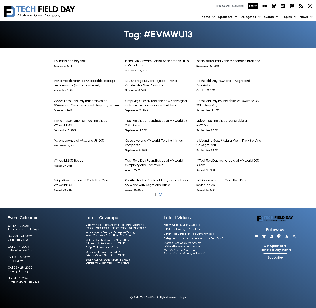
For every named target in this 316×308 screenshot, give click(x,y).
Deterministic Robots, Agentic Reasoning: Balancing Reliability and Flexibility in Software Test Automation (116, 226)
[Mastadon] (292, 6)
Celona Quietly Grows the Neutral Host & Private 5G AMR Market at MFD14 (108, 241)
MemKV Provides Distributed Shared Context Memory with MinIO (184, 252)
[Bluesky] (274, 6)
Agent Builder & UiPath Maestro (182, 224)
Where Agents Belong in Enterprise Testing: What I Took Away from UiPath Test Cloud (111, 234)
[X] (310, 6)
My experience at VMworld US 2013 (79, 140)
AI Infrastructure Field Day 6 (23, 281)
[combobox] (231, 6)
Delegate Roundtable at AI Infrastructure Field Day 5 (193, 238)
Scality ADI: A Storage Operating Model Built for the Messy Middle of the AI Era (108, 261)
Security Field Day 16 (19, 271)
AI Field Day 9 (15, 260)
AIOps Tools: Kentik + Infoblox (102, 247)
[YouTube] (265, 6)
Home (205, 17)
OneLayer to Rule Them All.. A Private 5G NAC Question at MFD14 (105, 253)
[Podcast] (301, 6)
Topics (287, 17)
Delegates (248, 17)
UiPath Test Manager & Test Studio (184, 229)
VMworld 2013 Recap (69, 160)
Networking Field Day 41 (21, 250)
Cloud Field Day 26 (18, 239)
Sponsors (225, 17)
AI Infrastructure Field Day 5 (23, 229)
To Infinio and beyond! (70, 61)
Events (269, 17)
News (304, 17)
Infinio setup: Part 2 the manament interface (228, 61)
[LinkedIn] (283, 6)
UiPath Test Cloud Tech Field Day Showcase (189, 233)
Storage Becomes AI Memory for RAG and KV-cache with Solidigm (183, 244)
